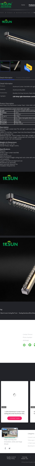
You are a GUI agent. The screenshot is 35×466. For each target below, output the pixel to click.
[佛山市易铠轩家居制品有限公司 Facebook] (5, 448)
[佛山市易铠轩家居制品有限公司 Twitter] (9, 448)
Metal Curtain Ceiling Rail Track (8, 313)
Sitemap (24, 457)
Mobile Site (24, 458)
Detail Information (6, 78)
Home (23, 5)
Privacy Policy (11, 458)
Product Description (23, 78)
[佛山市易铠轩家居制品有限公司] (25, 345)
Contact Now (14, 418)
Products (32, 5)
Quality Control (11, 457)
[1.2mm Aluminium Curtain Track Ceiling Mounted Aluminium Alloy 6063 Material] (14, 395)
